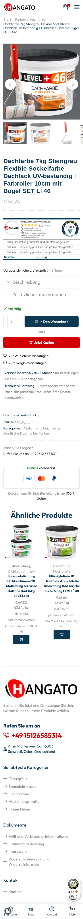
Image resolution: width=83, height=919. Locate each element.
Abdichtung (32, 428)
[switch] (73, 897)
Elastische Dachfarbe (20, 433)
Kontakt (15, 891)
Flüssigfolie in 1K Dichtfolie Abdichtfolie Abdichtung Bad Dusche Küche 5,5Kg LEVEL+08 (62, 583)
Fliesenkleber (20, 809)
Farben (20, 19)
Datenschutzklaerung (26, 844)
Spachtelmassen (22, 786)
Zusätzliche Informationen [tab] (39, 294)
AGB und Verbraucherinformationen (39, 836)
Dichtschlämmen (21, 571)
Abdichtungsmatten (25, 801)
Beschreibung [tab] (26, 282)
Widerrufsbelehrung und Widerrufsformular (29, 862)
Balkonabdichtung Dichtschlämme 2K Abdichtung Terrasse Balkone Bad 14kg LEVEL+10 (21, 586)
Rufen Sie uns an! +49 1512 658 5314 (31, 453)
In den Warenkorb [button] (21, 639)
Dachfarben (38, 19)
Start (7, 19)
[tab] (41, 282)
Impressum (18, 851)
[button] (66, 7)
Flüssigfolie (62, 571)
